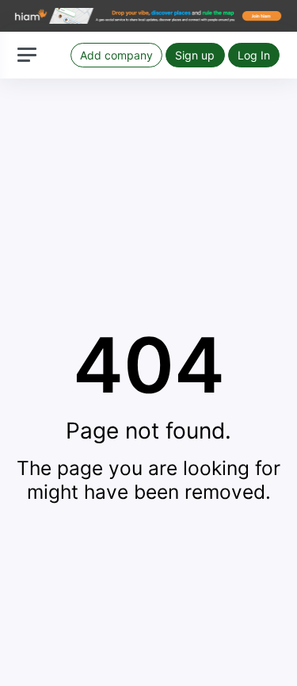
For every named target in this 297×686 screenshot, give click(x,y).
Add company (116, 55)
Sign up (195, 55)
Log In (254, 55)
